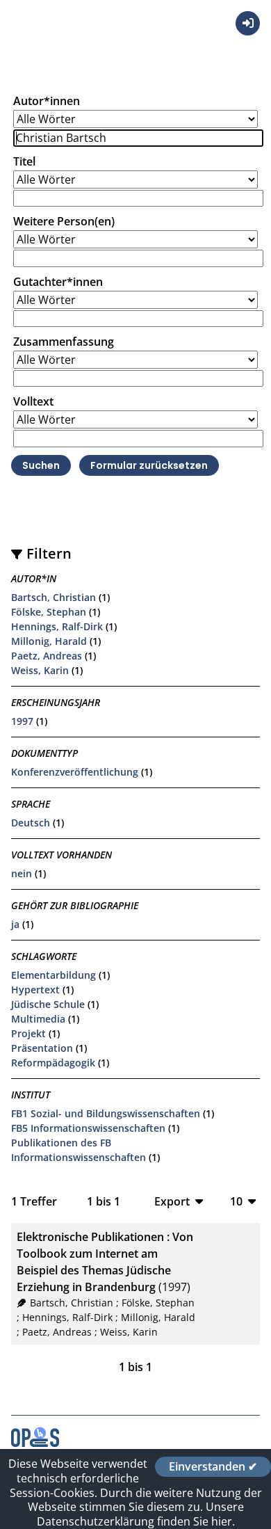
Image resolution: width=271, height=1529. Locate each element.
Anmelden (248, 23)
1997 (22, 721)
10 (236, 1201)
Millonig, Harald (49, 641)
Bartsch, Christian (53, 597)
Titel (24, 161)
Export (172, 1201)
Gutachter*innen (58, 281)
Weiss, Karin (40, 670)
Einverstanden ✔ (213, 1466)
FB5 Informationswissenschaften (88, 1128)
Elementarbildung (53, 975)
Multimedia (38, 1018)
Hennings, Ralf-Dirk (57, 626)
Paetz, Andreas (46, 655)
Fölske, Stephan (48, 611)
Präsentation (42, 1048)
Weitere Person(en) (64, 221)
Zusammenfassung (63, 341)
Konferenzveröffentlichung (74, 771)
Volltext (33, 401)
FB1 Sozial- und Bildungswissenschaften (105, 1113)
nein (21, 873)
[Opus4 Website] (35, 1442)
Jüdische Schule (48, 1004)
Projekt (28, 1033)
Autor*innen (46, 101)
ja (15, 924)
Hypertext (35, 989)
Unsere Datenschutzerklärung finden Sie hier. (140, 1514)
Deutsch (30, 822)
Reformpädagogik (53, 1062)
